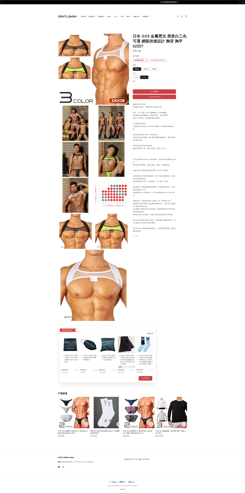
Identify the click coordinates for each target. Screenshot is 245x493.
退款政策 (122, 489)
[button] (178, 16)
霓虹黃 (146, 69)
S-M (136, 77)
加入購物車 (154, 91)
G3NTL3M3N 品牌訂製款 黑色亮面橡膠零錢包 (89, 358)
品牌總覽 (101, 16)
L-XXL (144, 77)
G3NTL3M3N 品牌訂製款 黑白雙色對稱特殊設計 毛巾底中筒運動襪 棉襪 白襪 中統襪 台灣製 (146, 360)
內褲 (108, 16)
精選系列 (91, 16)
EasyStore (134, 485)
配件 (128, 16)
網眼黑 (137, 69)
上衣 (115, 16)
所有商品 (83, 16)
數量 (134, 81)
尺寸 (134, 73)
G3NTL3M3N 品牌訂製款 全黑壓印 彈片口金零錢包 (109, 358)
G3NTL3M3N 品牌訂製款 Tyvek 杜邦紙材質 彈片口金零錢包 (71, 359)
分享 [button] (137, 236)
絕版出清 (136, 16)
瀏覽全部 (150, 333)
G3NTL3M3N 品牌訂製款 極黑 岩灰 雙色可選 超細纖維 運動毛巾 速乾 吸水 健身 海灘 (128, 360)
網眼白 (154, 69)
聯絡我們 (145, 16)
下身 (121, 16)
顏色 (134, 65)
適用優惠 (136, 56)
